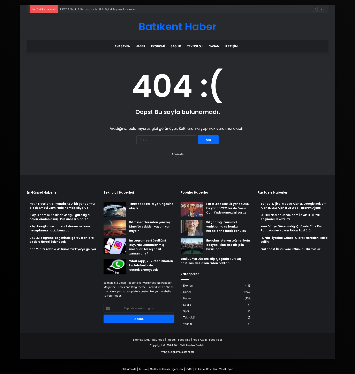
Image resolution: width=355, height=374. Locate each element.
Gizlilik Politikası (160, 369)
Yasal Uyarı (226, 369)
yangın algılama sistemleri (177, 351)
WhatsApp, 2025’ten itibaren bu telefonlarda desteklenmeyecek (151, 265)
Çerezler (177, 369)
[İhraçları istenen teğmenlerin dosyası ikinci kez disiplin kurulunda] (192, 246)
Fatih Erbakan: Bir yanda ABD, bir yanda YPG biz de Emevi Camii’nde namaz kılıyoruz (228, 208)
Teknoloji (195, 46)
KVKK (189, 369)
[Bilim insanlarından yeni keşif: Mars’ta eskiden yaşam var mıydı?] (115, 228)
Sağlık (176, 46)
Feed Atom (200, 339)
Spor (186, 311)
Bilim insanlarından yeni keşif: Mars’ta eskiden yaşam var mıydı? (151, 226)
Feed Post (215, 339)
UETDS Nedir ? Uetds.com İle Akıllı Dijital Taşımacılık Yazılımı (98, 9)
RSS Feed (158, 339)
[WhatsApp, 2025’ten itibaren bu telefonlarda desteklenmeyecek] (115, 266)
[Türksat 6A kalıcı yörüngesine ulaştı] (115, 209)
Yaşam (214, 46)
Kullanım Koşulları (206, 369)
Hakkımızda (129, 369)
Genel (187, 292)
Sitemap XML (141, 339)
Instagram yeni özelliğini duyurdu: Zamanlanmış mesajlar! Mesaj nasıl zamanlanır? (147, 247)
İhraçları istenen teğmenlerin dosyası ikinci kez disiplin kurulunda (228, 244)
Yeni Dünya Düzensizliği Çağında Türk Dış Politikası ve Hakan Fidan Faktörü (211, 261)
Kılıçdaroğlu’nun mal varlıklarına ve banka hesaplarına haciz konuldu (226, 226)
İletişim (231, 46)
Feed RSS (184, 339)
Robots (171, 339)
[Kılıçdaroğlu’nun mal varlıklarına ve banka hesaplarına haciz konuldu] (192, 228)
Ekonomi (158, 46)
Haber (140, 46)
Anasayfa (122, 46)
